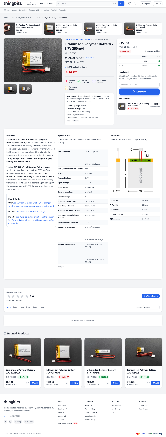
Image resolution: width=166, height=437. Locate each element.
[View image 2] (25, 89)
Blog (42, 3)
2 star (35, 307)
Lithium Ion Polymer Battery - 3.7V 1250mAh (61, 371)
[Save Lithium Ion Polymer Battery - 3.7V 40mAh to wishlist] (148, 383)
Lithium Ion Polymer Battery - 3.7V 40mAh (142, 371)
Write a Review (152, 296)
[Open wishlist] (129, 3)
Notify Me (141, 91)
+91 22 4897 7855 (13, 416)
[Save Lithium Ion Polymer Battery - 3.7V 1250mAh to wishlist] (67, 383)
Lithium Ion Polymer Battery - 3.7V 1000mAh (21, 371)
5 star (15, 307)
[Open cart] (135, 3)
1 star (42, 307)
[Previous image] (6, 60)
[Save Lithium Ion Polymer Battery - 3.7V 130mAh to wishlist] (108, 383)
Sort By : (139, 307)
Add (36, 383)
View (76, 383)
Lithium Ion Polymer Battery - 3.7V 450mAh (138, 105)
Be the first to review (100, 39)
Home (6, 18)
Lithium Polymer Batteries (21, 18)
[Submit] (121, 3)
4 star (22, 307)
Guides (50, 3)
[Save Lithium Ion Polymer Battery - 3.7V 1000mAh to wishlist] (27, 383)
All (9, 307)
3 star (28, 307)
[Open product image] (33, 60)
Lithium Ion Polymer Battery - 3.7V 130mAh (102, 371)
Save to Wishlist (153, 51)
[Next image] (59, 60)
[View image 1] (10, 89)
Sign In (147, 3)
